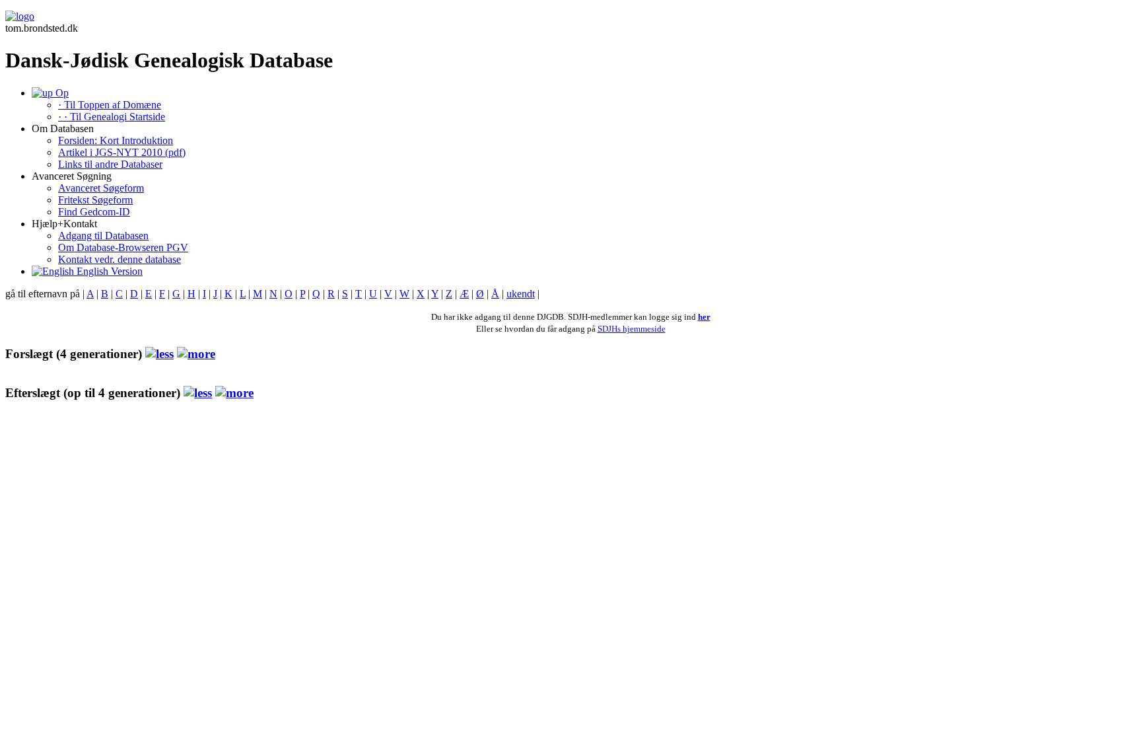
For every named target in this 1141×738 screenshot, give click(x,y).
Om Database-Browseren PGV (123, 247)
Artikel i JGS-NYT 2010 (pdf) (122, 152)
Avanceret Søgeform (101, 188)
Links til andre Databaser (110, 164)
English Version (108, 271)
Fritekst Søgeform (95, 199)
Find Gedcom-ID (94, 211)
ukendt (520, 293)
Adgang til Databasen (103, 235)
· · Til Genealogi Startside (111, 116)
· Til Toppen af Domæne (109, 104)
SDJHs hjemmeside (632, 329)
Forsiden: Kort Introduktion (115, 140)
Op (61, 92)
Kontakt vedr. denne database (119, 259)
